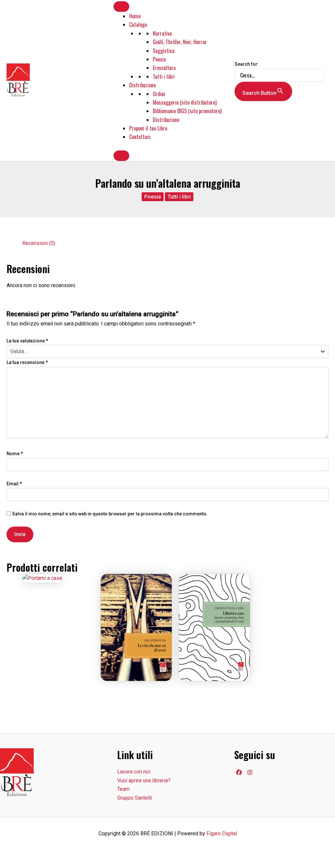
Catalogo (138, 24)
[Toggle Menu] (121, 6)
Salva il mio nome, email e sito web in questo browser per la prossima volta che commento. (110, 513)
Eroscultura (164, 68)
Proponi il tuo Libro (148, 128)
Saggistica (163, 51)
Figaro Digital (221, 833)
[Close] (121, 155)
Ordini (159, 94)
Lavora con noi (133, 772)
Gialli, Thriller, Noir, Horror (180, 42)
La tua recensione (27, 362)
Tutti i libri (164, 76)
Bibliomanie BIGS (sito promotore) (187, 111)
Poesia (159, 59)
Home (135, 16)
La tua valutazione (27, 340)
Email (14, 483)
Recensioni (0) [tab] (38, 243)
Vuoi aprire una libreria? (143, 780)
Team (123, 789)
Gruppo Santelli (134, 798)
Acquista (136, 619)
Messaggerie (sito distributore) (185, 102)
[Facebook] (239, 772)
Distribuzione (142, 85)
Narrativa (162, 33)
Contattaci (139, 137)
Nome (15, 453)
